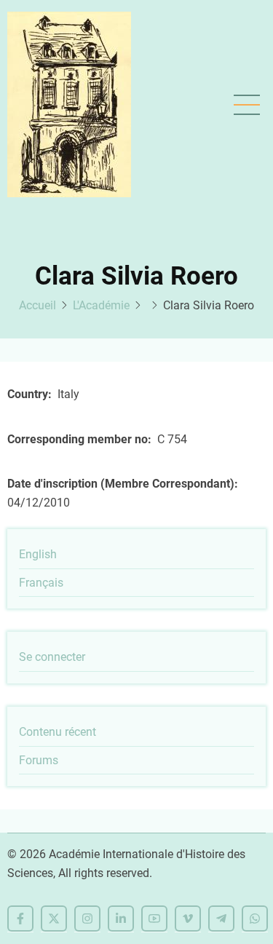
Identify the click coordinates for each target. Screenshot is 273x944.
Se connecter (52, 657)
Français (41, 583)
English (38, 554)
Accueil (37, 305)
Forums (38, 760)
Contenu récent (57, 732)
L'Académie (101, 305)
